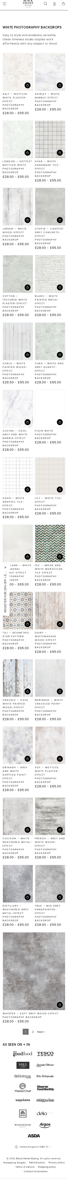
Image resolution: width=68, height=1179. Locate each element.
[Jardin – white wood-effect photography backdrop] (18, 207)
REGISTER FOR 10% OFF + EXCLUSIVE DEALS (5, 592)
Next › (41, 1032)
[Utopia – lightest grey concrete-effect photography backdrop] (50, 207)
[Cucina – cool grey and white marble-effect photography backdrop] (18, 409)
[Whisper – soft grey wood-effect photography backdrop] (34, 971)
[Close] (5, 567)
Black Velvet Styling (27, 1158)
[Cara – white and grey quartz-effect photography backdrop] (50, 341)
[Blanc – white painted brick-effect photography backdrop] (50, 274)
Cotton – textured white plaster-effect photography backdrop (15, 303)
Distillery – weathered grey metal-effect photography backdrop (16, 913)
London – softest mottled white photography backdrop (17, 167)
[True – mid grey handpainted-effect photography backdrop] (50, 884)
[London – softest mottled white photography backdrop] (18, 139)
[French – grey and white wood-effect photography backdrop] (50, 816)
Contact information (36, 1171)
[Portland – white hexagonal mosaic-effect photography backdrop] (18, 543)
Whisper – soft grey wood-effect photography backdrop (31, 1015)
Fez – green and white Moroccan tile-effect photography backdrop (49, 573)
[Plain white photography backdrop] (50, 409)
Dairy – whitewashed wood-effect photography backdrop (46, 640)
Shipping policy (47, 1167)
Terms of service (25, 1167)
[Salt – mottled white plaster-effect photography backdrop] (18, 72)
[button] (45, 4)
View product (28, 85)
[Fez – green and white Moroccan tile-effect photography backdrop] (50, 543)
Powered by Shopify (14, 1162)
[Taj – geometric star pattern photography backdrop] (18, 611)
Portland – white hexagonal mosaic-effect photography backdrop (17, 573)
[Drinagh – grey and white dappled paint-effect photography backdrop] (18, 745)
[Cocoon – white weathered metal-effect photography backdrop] (18, 816)
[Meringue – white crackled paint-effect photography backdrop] (50, 678)
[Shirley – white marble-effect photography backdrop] (50, 72)
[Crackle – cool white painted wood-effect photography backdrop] (18, 678)
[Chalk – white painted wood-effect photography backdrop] (18, 341)
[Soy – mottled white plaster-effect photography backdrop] (50, 745)
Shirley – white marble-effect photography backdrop (47, 99)
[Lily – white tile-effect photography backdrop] (50, 476)
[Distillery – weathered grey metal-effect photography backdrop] (18, 884)
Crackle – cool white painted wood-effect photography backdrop (16, 707)
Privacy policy (57, 1162)
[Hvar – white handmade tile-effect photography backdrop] (50, 139)
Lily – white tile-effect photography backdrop (49, 503)
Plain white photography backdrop (46, 434)
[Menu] (4, 4)
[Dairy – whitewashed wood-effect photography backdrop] (50, 611)
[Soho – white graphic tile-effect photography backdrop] (18, 476)
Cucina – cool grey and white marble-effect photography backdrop (15, 438)
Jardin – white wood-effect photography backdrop (15, 234)
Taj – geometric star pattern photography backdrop (16, 638)
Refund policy (37, 1162)
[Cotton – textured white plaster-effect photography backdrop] (18, 274)
